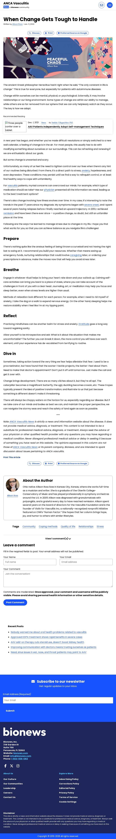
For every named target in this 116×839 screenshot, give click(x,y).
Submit (10, 710)
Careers (7, 792)
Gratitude (84, 324)
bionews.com (20, 753)
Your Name (9, 557)
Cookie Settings (67, 801)
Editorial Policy (67, 788)
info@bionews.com (20, 756)
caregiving (76, 255)
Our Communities (13, 783)
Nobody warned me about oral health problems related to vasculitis (48, 632)
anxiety (86, 170)
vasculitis (13, 185)
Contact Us (9, 797)
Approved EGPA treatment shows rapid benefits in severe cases (46, 637)
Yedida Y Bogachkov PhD (62, 122)
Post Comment (15, 602)
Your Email (65, 557)
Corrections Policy (69, 783)
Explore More (66, 773)
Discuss (35, 33)
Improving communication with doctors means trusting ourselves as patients (53, 647)
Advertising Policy (69, 779)
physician (49, 189)
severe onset (91, 204)
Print (50, 33)
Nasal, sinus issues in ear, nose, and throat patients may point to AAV (48, 652)
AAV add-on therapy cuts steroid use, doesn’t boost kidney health (47, 642)
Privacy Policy (66, 792)
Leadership (9, 788)
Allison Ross (17, 24)
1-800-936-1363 (19, 758)
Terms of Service (68, 797)
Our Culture (9, 779)
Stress (100, 526)
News (43, 122)
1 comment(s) (57, 538)
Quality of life (68, 526)
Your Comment (11, 569)
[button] (101, 5)
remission (8, 213)
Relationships (86, 526)
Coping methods (48, 526)
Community (29, 526)
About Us (8, 773)
